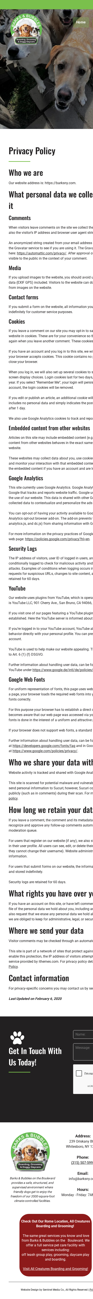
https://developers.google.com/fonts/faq (44, 746)
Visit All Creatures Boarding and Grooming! (55, 1269)
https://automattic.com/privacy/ (41, 253)
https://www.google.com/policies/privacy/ (45, 751)
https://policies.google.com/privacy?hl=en (57, 539)
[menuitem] (82, 22)
